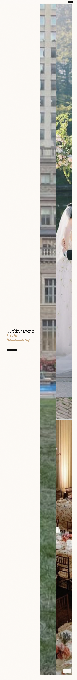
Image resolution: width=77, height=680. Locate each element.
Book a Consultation (11, 350)
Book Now (70, 1)
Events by (8, 1)
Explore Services (21, 350)
